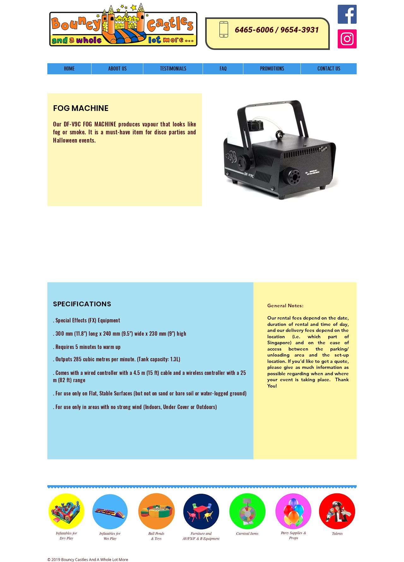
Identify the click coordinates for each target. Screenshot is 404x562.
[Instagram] (347, 38)
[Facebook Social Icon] (347, 14)
